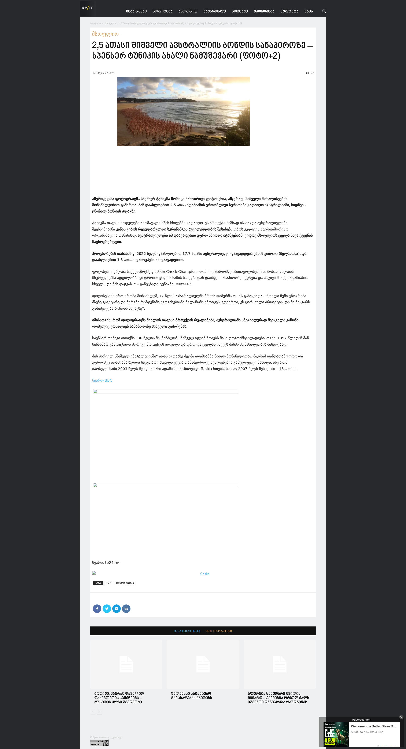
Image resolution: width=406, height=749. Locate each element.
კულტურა (289, 11)
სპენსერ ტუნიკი (125, 583)
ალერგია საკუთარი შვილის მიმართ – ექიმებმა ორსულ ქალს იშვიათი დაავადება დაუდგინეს (278, 698)
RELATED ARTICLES (187, 631)
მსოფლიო (188, 11)
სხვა (308, 11)
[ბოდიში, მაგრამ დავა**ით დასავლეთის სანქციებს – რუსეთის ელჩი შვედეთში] (126, 664)
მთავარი (95, 23)
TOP (108, 583)
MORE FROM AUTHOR (219, 631)
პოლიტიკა (163, 11)
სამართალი (214, 11)
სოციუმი (240, 11)
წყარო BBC (102, 380)
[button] (321, 12)
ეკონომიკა (264, 11)
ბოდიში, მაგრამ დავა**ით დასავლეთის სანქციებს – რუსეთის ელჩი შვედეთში (119, 698)
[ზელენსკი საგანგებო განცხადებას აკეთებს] (203, 664)
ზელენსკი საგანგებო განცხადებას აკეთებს (191, 696)
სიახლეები (136, 11)
